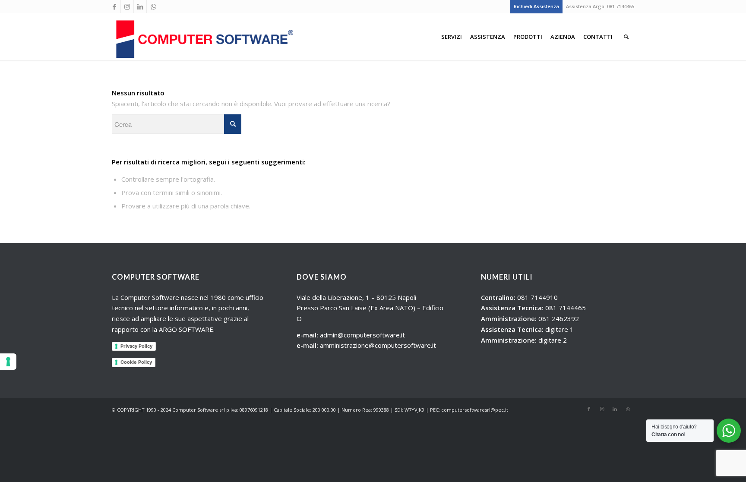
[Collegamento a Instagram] (127, 6)
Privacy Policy (136, 346)
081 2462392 (558, 318)
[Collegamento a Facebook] (114, 6)
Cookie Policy (136, 362)
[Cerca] (626, 36)
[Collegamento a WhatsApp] (153, 6)
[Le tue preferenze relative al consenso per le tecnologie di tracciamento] (8, 361)
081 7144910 (537, 297)
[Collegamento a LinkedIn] (140, 6)
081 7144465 (620, 6)
